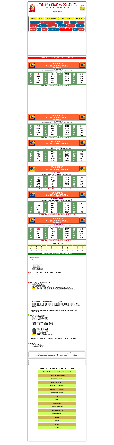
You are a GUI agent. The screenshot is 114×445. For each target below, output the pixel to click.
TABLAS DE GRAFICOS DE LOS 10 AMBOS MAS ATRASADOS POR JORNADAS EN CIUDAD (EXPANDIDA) (55, 303)
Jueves (58, 85)
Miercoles (54, 85)
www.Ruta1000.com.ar (57, 67)
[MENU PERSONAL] (37, 6)
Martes (49, 85)
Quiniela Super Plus (57, 406)
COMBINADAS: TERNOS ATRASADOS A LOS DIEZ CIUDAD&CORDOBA (48, 292)
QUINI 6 (60, 22)
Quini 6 (57, 399)
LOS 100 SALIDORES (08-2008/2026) (39, 318)
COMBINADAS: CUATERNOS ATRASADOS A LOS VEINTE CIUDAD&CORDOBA (53, 297)
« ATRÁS (33, 18)
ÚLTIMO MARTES (36, 263)
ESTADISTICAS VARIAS (37, 346)
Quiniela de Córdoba (57, 378)
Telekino (56, 420)
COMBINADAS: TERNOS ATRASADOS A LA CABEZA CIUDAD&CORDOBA (48, 290)
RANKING (44, 29)
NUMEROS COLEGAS (36, 344)
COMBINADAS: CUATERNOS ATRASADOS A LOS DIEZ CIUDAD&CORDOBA (53, 296)
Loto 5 (57, 417)
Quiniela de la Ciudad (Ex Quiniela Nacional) (57, 371)
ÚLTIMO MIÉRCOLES (37, 264)
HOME (41, 18)
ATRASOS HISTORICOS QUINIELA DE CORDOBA (43, 298)
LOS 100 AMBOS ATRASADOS (38, 285)
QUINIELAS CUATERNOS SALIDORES (44, 334)
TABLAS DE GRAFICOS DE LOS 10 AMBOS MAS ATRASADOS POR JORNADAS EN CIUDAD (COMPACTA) (55, 304)
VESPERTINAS (35, 277)
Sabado (67, 85)
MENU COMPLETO (66, 18)
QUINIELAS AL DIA (48, 22)
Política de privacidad (57, 362)
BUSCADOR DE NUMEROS (38, 345)
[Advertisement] (52, 43)
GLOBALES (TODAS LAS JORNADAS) (40, 273)
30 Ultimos (72, 85)
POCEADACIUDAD (33, 25)
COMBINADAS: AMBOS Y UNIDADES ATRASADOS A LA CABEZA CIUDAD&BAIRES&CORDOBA (53, 289)
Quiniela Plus (57, 403)
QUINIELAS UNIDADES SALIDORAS (40, 329)
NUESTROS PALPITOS (53, 29)
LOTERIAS (80, 25)
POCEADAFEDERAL (61, 25)
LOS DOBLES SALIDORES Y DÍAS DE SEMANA (42, 322)
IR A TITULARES (35, 311)
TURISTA (34, 279)
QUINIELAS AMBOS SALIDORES (39, 332)
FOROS (39, 29)
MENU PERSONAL (52, 18)
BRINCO (81, 22)
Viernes (63, 85)
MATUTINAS (35, 276)
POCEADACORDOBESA (52, 25)
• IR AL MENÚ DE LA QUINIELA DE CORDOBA (57, 58)
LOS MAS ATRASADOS (37, 283)
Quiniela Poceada (57, 413)
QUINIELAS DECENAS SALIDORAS (40, 330)
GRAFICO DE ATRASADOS (38, 284)
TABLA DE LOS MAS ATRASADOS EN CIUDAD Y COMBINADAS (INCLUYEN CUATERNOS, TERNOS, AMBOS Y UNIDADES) (56, 306)
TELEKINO (71, 25)
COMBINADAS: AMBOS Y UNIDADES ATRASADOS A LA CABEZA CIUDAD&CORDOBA (51, 287)
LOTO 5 (73, 22)
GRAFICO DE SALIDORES (38, 316)
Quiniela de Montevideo (57, 392)
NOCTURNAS (35, 278)
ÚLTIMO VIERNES (36, 266)
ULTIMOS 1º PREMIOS (37, 261)
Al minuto (41, 85)
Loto (57, 396)
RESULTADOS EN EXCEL (37, 269)
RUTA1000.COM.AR (57, 5)
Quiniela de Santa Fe (57, 382)
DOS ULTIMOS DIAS (36, 260)
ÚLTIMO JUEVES (36, 265)
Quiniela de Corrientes (57, 389)
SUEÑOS (75, 29)
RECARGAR (79, 18)
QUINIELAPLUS (42, 25)
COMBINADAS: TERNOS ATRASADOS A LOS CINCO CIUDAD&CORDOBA (48, 291)
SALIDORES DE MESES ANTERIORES (40, 319)
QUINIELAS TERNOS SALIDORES (39, 333)
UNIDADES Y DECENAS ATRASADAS (40, 286)
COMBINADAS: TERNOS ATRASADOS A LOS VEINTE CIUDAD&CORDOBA (48, 293)
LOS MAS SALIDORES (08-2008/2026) (40, 317)
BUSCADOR (35, 22)
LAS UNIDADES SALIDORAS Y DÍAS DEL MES (42, 324)
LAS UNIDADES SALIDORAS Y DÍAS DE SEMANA (43, 323)
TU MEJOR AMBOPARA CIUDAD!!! (65, 29)
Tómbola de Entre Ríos (57, 385)
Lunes (46, 85)
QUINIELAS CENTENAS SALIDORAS (40, 331)
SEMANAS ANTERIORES (37, 268)
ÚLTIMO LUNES (35, 262)
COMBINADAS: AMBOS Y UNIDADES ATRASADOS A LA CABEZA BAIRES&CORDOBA (55, 288)
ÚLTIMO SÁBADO (36, 267)
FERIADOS (81, 29)
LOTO (66, 22)
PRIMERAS (34, 274)
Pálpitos (57, 427)
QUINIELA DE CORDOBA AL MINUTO (40, 259)
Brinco (57, 424)
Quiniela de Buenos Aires (57, 375)
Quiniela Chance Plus (56, 410)
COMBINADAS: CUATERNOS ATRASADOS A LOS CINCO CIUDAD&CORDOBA (53, 295)
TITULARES (33, 29)
